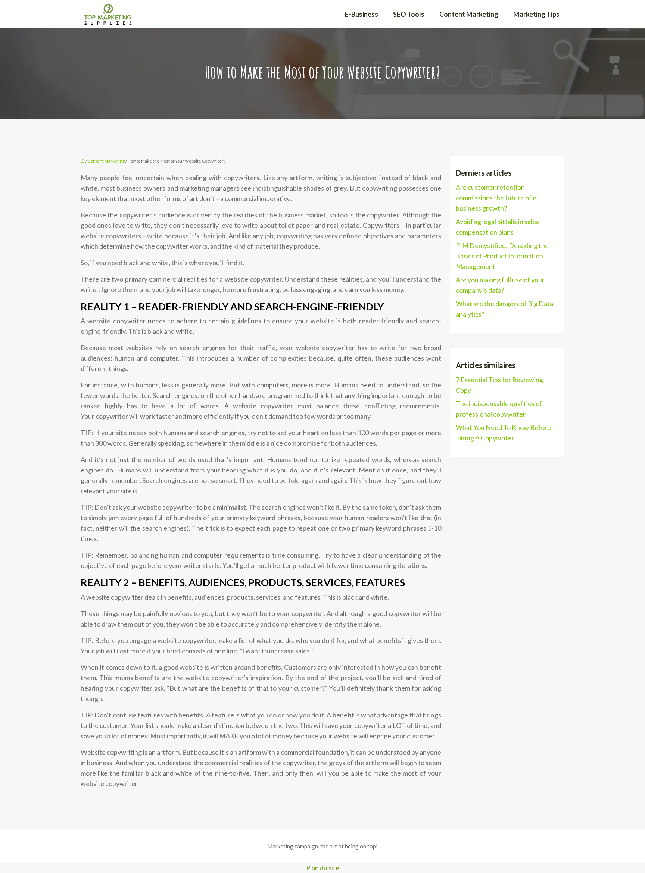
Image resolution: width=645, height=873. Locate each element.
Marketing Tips (536, 14)
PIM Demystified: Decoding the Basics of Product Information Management (502, 255)
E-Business (361, 14)
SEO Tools (408, 14)
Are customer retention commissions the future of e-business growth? (497, 197)
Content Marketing (468, 14)
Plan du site (322, 868)
